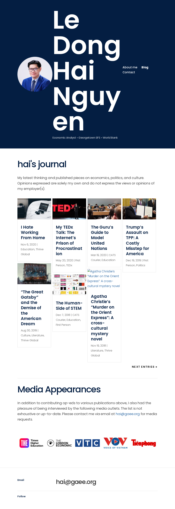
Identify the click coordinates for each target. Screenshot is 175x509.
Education (28, 249)
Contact (129, 72)
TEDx (69, 265)
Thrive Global (29, 340)
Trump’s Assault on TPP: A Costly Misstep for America (137, 240)
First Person (63, 325)
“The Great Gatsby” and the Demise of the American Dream (32, 308)
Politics (140, 265)
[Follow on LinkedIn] (124, 79)
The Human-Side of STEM (69, 305)
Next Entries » (144, 366)
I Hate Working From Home (33, 232)
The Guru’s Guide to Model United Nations (102, 237)
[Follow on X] (137, 79)
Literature (38, 335)
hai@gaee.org (128, 413)
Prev (19, 443)
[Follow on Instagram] (144, 79)
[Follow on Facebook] (130, 79)
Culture (25, 335)
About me (130, 67)
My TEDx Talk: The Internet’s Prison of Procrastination (69, 240)
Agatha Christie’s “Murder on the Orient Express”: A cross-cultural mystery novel (102, 318)
